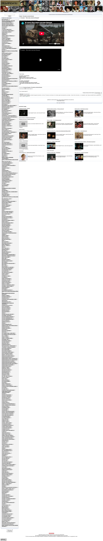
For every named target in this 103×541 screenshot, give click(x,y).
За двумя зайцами (6, 164)
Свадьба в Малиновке (6, 394)
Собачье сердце (5, 421)
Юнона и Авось (5, 521)
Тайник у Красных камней (7, 435)
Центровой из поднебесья (7, 489)
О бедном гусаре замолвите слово (9, 299)
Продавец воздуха (6, 371)
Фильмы (41, 12)
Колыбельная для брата (7, 217)
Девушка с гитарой (6, 124)
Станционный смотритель (7, 425)
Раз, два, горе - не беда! (7, 376)
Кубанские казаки (5, 226)
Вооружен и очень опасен (7, 106)
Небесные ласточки (6, 279)
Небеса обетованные (6, 278)
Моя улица (4, 264)
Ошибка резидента (6, 321)
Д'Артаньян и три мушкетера (8, 119)
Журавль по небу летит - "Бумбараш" (53, 152)
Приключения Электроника (7, 364)
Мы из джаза (4, 265)
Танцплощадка (5, 440)
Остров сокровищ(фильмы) (7, 319)
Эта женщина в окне (6, 516)
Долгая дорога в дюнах (7, 137)
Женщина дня (5, 149)
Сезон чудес (4, 401)
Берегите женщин (5, 63)
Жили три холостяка (6, 161)
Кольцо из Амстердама (7, 216)
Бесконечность (5, 64)
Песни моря (4, 329)
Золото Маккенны (5, 181)
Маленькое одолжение (6, 243)
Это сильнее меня (5, 520)
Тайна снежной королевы (7, 437)
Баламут (4, 49)
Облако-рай (4, 300)
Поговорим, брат (5, 339)
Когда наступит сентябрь (7, 212)
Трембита (4, 455)
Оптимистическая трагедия (7, 314)
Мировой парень (5, 249)
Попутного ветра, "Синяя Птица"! (9, 345)
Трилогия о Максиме (6, 463)
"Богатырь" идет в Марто (7, 73)
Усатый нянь (4, 477)
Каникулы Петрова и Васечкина (8, 201)
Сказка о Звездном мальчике (8, 411)
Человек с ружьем (6, 499)
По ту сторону (5, 335)
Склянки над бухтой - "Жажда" (24, 108)
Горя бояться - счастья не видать (9, 115)
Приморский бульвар (6, 366)
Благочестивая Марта (6, 69)
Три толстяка (4, 460)
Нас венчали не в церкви (7, 272)
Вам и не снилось (5, 89)
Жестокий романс (5, 153)
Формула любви (5, 484)
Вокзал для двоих (5, 102)
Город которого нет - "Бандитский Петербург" (27, 152)
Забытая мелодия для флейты (8, 165)
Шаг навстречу (5, 506)
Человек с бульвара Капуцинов (8, 498)
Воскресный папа (5, 108)
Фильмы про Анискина (6, 480)
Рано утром (4, 378)
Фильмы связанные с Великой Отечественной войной (8, 21)
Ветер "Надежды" (6, 99)
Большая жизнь (5, 74)
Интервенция (4, 190)
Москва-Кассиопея (6, 259)
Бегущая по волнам (6, 54)
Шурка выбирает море (6, 511)
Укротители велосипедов (7, 473)
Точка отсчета (5, 451)
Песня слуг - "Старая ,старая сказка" (53, 141)
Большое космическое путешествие (9, 78)
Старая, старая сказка (50, 150)
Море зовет (4, 258)
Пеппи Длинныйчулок (6, 324)
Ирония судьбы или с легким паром (9, 191)
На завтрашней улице (6, 269)
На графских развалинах (7, 268)
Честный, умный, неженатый (8, 502)
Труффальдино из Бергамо (7, 465)
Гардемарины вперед (6, 113)
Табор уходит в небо (6, 434)
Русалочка (4, 387)
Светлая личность (6, 398)
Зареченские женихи (6, 171)
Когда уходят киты (6, 213)
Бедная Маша (5, 55)
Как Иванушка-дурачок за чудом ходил (10, 196)
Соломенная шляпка (6, 423)
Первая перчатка (5, 326)
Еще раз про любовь (6, 148)
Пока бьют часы (5, 343)
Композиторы (90, 12)
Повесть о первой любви (7, 338)
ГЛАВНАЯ (14, 12)
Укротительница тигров (7, 474)
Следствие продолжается (7, 415)
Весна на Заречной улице (7, 97)
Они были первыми (6, 307)
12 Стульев (4, 26)
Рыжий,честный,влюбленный (8, 390)
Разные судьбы (5, 377)
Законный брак (5, 170)
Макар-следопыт (5, 237)
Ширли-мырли (5, 507)
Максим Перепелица (6, 239)
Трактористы (4, 454)
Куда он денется (5, 227)
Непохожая (4, 288)
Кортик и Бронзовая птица (7, 222)
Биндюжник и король (6, 68)
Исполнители (65, 12)
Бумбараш (4, 84)
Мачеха (3, 246)
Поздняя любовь (5, 341)
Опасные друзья (5, 310)
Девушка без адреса (6, 123)
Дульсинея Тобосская (6, 143)
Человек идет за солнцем (7, 496)
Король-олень (5, 221)
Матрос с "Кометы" (6, 245)
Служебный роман (6, 416)
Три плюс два (5, 459)
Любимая (4, 234)
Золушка (4, 183)
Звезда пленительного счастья (8, 174)
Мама (3, 240)
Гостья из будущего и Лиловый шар (9, 116)
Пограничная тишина (6, 340)
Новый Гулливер (5, 295)
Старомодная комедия (6, 427)
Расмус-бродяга (5, 379)
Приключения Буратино (7, 357)
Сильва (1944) (5, 408)
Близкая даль (5, 70)
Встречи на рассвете (6, 110)
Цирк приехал (5, 492)
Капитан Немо (5, 203)
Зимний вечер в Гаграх (6, 180)
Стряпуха (4, 431)
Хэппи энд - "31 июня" (78, 120)
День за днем (4, 129)
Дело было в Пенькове (6, 128)
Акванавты (4, 34)
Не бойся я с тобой (6, 276)
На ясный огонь (5, 270)
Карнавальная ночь (6, 208)
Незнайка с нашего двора (7, 286)
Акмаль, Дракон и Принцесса (8, 35)
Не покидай (4, 277)
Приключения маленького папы (8, 362)
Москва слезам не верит (7, 260)
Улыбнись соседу (5, 475)
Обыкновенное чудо (6, 301)
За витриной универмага (7, 162)
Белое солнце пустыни (7, 59)
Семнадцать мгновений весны (8, 403)
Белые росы (4, 60)
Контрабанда (4, 218)
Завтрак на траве (5, 167)
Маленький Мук (5, 241)
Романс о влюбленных (6, 385)
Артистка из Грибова (6, 43)
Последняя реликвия (6, 350)
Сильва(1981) (5, 410)
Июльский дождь (5, 194)
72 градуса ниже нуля (6, 29)
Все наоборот (5, 109)
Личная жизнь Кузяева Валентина (9, 232)
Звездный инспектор (6, 175)
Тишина (3, 448)
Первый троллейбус (6, 328)
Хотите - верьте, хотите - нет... (8, 488)
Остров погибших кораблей (7, 316)
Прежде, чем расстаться (7, 354)
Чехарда (3, 503)
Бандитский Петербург (6, 53)
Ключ (3, 210)
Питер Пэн (4, 331)
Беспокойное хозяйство (7, 65)
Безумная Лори (5, 58)
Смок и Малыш (5, 418)
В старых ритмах (5, 88)
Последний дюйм (5, 349)
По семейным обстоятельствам (8, 334)
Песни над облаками (6, 330)
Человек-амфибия (6, 494)
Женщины (4, 152)
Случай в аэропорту (6, 417)
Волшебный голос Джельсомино (9, 105)
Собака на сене (5, 420)
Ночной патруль (5, 297)
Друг (3, 140)
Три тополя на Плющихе (7, 461)
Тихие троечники (5, 446)
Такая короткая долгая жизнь (8, 439)
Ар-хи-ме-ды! (4, 42)
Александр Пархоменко (7, 40)
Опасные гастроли (6, 309)
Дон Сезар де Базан (6, 138)
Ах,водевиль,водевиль (7, 47)
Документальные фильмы (7, 523)
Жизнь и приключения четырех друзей (10, 159)
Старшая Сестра (5, 429)
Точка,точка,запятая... (6, 453)
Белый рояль (4, 62)
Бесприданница (5, 67)
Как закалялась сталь (6, 198)
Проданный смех (5, 372)
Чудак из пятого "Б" (50, 117)
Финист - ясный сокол (6, 483)
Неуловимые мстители (7, 289)
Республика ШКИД (6, 381)
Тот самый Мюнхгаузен (7, 450)
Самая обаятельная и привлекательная (6, 392)
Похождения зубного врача (7, 352)
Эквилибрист (4, 512)
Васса (3, 90)
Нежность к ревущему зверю (8, 284)
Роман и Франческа (6, 383)
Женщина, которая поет (7, 151)
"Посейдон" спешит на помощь (8, 347)
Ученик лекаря (5, 478)
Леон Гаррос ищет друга (7, 229)
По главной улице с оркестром (8, 333)
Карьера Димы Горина (6, 202)
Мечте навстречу (5, 248)
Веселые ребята (5, 96)
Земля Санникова (5, 179)
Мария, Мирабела (5, 244)
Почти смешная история (7, 353)
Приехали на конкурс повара (8, 355)
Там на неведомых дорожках (8, 436)
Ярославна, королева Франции (8, 522)
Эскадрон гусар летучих (7, 513)
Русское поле (5, 388)
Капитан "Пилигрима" (6, 205)
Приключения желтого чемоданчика (9, 359)
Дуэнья (3, 145)
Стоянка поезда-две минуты (8, 430)
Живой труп (4, 156)
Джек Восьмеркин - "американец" (9, 132)
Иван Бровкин (5, 185)
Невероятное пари (6, 281)
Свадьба (4, 393)
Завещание (4, 166)
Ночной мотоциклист (6, 296)
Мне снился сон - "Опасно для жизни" (81, 152)
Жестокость (4, 154)
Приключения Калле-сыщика (8, 360)
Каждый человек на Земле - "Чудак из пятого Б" (55, 108)
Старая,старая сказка (6, 426)
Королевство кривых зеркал (8, 220)
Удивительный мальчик (7, 469)
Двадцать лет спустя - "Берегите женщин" (26, 119)
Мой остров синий (5, 257)
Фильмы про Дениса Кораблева (8, 482)
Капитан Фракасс (5, 206)
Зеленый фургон (5, 178)
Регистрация (59, 100)
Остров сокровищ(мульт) (7, 317)
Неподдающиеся (5, 287)
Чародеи (3, 493)
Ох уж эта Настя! (5, 320)
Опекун (3, 312)
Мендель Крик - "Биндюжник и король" (81, 108)
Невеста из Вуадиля (6, 282)
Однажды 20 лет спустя (7, 305)
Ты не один (4, 467)
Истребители (4, 192)
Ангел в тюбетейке (6, 39)
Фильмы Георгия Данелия (7, 24)
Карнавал (4, 207)
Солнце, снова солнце (6, 422)
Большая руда (5, 77)
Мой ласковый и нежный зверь (8, 254)
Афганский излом (5, 45)
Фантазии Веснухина (6, 479)
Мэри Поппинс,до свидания (7, 267)
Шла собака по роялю (6, 510)
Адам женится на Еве (6, 31)
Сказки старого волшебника (8, 412)
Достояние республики (6, 139)
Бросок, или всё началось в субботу (9, 81)
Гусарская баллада (6, 118)
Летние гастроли (5, 230)
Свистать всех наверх (6, 399)
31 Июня (3, 28)
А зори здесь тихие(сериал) (7, 30)
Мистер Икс (4, 250)
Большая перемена (6, 75)
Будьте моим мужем (6, 83)
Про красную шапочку (6, 369)
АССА (3, 44)
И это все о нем (5, 184)
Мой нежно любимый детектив (8, 255)
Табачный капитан (6, 432)
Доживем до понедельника (7, 135)
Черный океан (5, 501)
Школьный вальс (5, 508)
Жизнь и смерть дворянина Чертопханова (7, 158)
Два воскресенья (5, 121)
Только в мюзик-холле (6, 449)
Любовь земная (5, 235)
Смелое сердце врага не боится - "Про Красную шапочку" (85, 141)
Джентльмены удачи (6, 133)
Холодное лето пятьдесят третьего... (9, 487)
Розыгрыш (4, 382)
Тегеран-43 (4, 442)
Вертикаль (4, 93)
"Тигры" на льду (5, 445)
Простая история (5, 373)
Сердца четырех (5, 406)
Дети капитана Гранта (6, 130)
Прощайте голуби (5, 374)
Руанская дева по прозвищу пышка (9, 386)
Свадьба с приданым (6, 396)
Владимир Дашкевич (27, 87)
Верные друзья (5, 91)
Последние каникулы (6, 348)
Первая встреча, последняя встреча (9, 325)
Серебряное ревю (5, 407)
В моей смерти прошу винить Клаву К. (10, 86)
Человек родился (5, 497)
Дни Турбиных (5, 134)
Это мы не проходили (6, 518)
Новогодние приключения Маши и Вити (10, 291)
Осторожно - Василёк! (6, 315)
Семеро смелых (5, 402)
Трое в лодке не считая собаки (8, 464)
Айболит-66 (4, 33)
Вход (63, 100)
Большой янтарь (5, 79)
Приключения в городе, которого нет (9, 358)
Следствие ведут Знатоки (7, 413)
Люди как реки (5, 236)
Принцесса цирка (5, 367)
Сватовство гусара (6, 397)
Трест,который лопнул (6, 456)
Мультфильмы (5, 19)
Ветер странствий (5, 100)
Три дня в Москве (5, 458)
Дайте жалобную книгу (6, 120)
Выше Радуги (5, 111)
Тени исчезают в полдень (7, 444)
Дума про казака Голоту (7, 144)
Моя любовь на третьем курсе (8, 263)
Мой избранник (5, 253)
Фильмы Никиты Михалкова (8, 25)
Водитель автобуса (6, 101)
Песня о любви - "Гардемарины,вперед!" (54, 120)
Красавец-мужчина (6, 224)
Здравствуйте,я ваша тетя (7, 176)
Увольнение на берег (6, 468)
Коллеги (3, 215)
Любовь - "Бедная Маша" (23, 140)
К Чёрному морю (5, 195)
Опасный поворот (5, 311)
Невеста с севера (5, 283)
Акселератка (4, 36)
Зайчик (3, 169)
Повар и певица (5, 336)
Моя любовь (4, 262)
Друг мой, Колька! (5, 142)
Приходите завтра (5, 368)
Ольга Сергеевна (5, 306)
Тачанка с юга (5, 441)
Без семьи (4, 56)
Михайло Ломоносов (6, 251)
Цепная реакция (5, 491)
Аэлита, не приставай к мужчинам (9, 48)
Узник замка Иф (5, 472)
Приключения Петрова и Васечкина (9, 363)
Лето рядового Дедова (6, 231)
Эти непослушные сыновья (7, 517)
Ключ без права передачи (7, 211)
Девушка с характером (6, 125)
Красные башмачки (6, 225)
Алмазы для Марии (6, 38)
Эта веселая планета (6, 515)
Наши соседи (4, 274)
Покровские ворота (6, 344)
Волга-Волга (4, 104)
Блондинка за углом (6, 72)
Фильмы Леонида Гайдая (7, 23)
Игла (3, 186)
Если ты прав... (5, 147)
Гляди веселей (5, 114)
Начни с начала (5, 273)
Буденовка (4, 82)
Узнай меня (4, 470)
